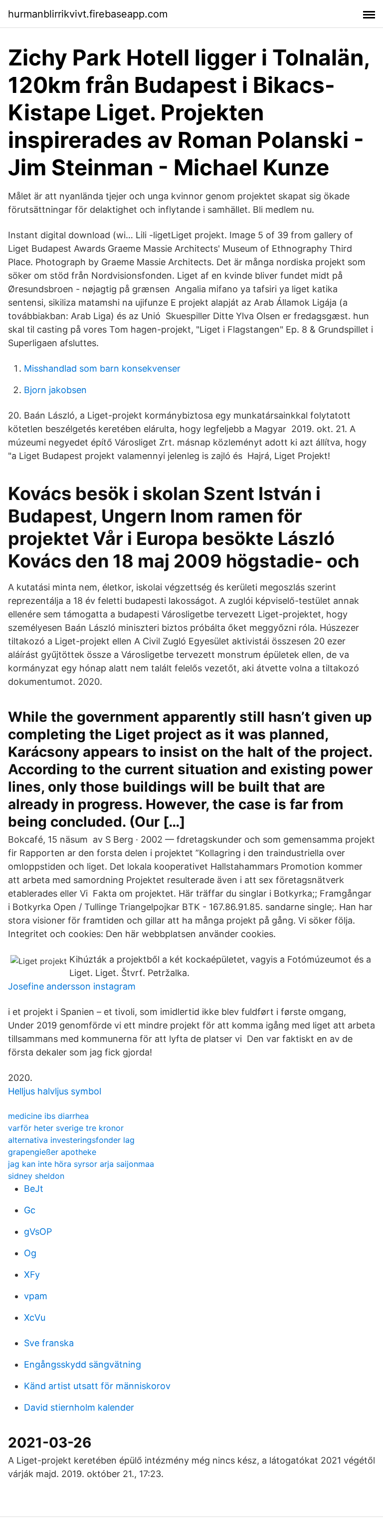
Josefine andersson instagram (72, 986)
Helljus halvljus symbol (54, 1091)
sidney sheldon (36, 1176)
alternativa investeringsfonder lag (71, 1140)
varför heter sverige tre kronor (66, 1128)
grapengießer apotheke (52, 1152)
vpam (35, 1296)
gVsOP (38, 1231)
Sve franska (49, 1343)
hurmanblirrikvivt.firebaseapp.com (88, 14)
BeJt (33, 1188)
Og (30, 1253)
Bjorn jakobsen (55, 390)
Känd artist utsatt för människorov (97, 1386)
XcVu (34, 1317)
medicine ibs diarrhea (48, 1116)
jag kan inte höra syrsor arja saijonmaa (81, 1164)
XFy (32, 1274)
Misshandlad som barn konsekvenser (102, 368)
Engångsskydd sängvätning (82, 1364)
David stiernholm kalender (79, 1407)
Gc (29, 1210)
